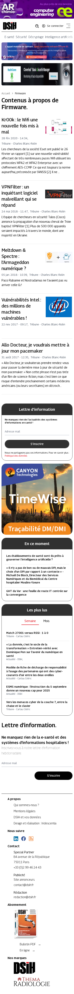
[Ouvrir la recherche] (38, 26)
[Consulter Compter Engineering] (37, 9)
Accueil (6, 93)
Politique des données (16, 455)
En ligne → (27, 950)
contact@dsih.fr (24, 885)
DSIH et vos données (27, 817)
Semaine (30, 621)
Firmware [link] (20, 93)
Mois (46, 621)
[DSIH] (37, 968)
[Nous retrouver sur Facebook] (23, 838)
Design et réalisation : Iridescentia (35, 823)
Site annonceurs (24, 879)
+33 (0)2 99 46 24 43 (27, 867)
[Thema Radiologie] (37, 981)
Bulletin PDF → (30, 944)
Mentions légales (24, 811)
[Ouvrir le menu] (67, 26)
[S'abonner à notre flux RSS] (31, 838)
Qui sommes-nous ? (26, 805)
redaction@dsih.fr (25, 897)
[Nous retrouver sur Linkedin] (16, 838)
